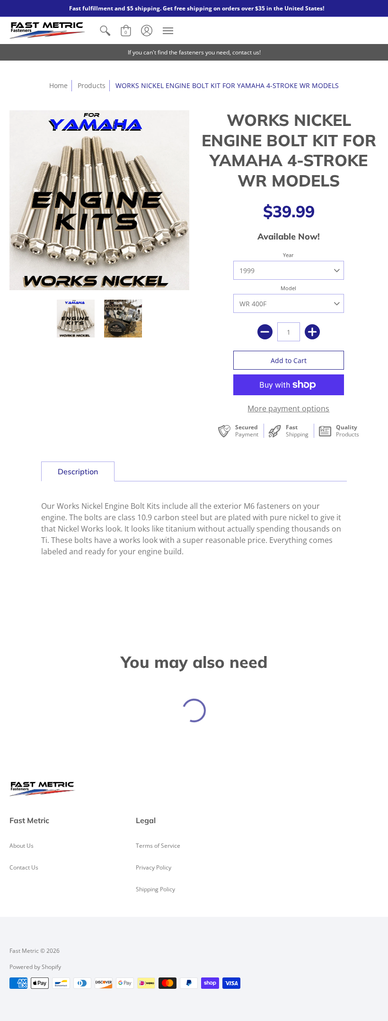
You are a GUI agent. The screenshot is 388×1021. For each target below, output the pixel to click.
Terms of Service (158, 846)
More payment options (288, 408)
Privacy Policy (153, 867)
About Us (21, 846)
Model (288, 288)
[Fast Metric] (47, 30)
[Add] (312, 331)
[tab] (78, 471)
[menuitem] (105, 30)
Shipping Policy (155, 889)
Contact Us (23, 867)
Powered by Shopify (35, 967)
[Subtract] (265, 331)
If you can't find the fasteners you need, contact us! (194, 52)
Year (288, 254)
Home (58, 85)
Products (92, 85)
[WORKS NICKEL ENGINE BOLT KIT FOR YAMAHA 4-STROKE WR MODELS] (76, 318)
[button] (105, 30)
